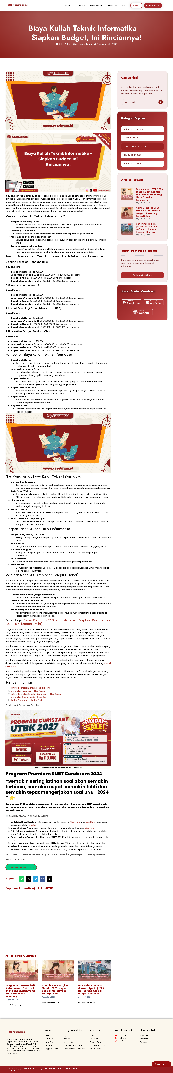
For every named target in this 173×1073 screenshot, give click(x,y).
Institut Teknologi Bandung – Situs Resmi (30, 687)
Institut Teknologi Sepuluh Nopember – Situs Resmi (36, 694)
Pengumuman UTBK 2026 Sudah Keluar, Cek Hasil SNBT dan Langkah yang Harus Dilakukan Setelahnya (20, 991)
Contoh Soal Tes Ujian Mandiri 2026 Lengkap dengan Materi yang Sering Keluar (55, 989)
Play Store (75, 822)
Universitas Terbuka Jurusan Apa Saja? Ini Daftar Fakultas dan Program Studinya (91, 989)
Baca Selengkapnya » (14, 1005)
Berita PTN (80, 5)
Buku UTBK (112, 5)
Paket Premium (96, 5)
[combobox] (139, 102)
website (31, 825)
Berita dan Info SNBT (107, 44)
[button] (21, 879)
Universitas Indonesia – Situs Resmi (28, 691)
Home (68, 5)
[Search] (160, 102)
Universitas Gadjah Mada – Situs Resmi (29, 697)
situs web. (89, 828)
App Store (90, 822)
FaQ (124, 5)
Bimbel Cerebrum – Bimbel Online (27, 700)
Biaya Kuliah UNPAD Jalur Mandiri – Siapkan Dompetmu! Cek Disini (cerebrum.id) (58, 622)
